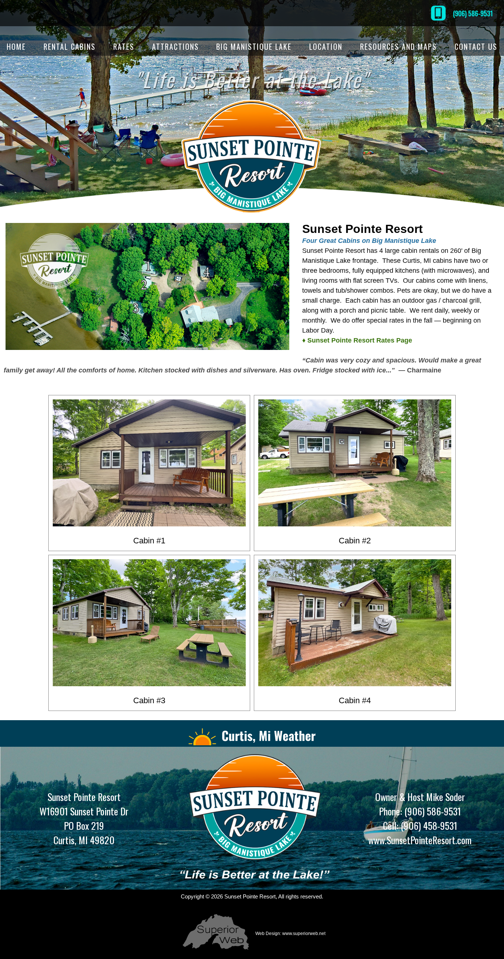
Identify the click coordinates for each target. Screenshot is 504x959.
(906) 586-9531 (473, 13)
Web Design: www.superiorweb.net (289, 933)
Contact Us (476, 46)
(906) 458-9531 (427, 825)
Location (325, 46)
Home (16, 46)
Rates (123, 46)
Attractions (175, 46)
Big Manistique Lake (253, 46)
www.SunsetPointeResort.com (420, 840)
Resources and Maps (398, 46)
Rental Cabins (70, 46)
